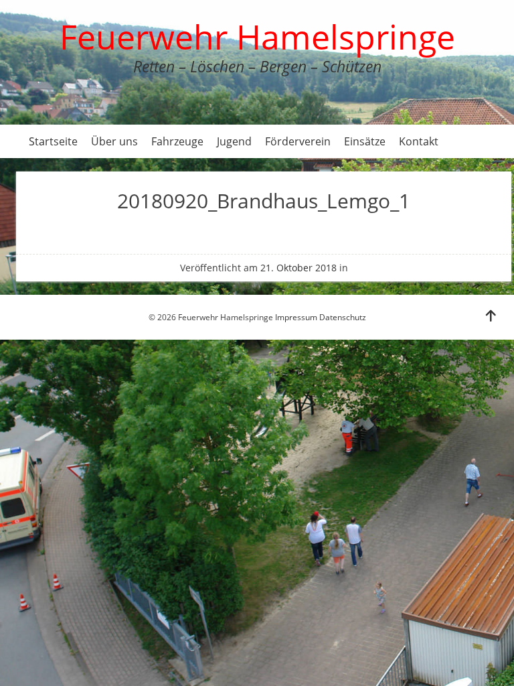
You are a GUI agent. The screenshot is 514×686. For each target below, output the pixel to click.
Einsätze (365, 141)
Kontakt (418, 141)
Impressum (296, 317)
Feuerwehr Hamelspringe (257, 37)
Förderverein (298, 141)
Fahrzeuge (177, 141)
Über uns (114, 141)
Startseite (53, 141)
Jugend (234, 141)
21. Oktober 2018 (298, 267)
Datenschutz (342, 317)
